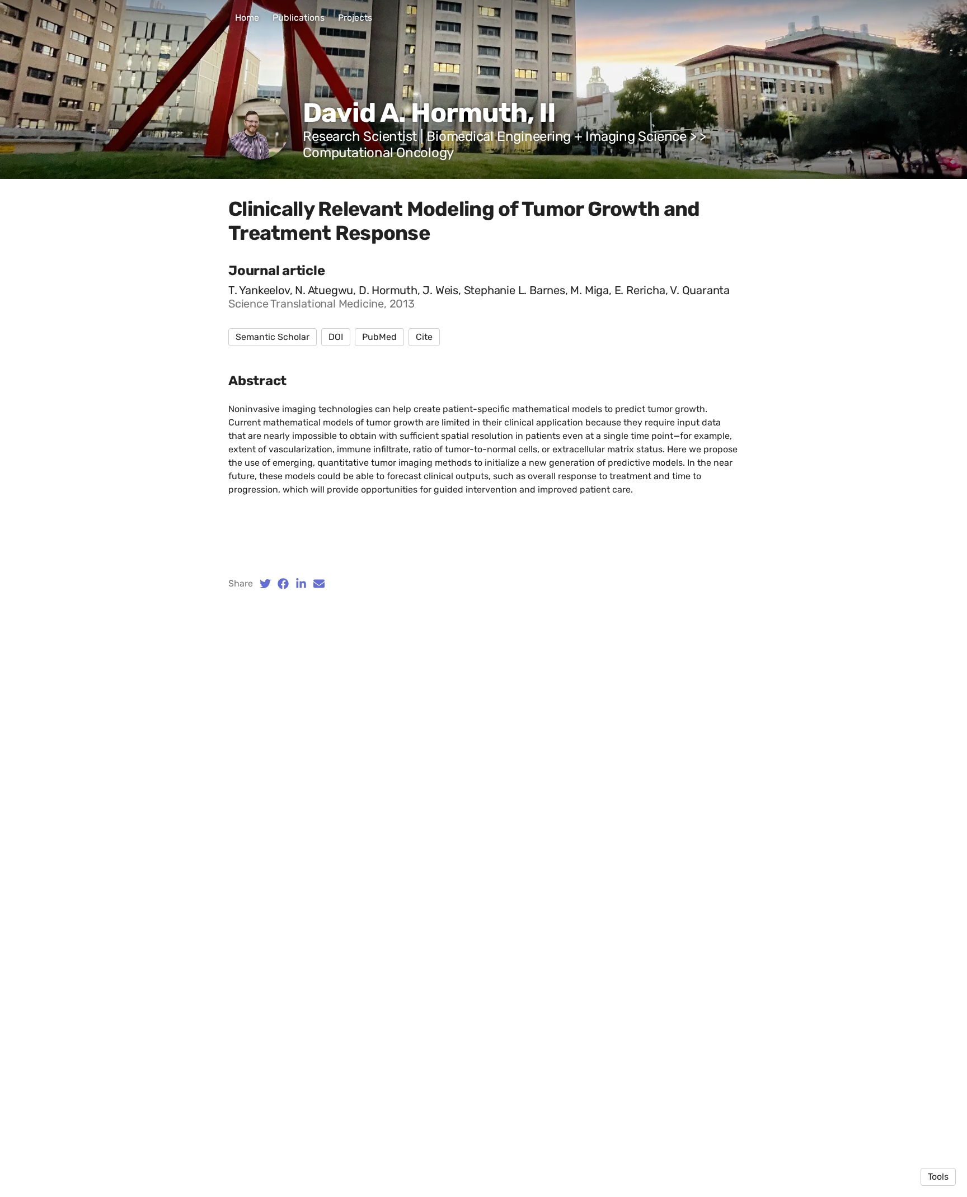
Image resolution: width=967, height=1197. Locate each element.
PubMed (379, 337)
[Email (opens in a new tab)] (319, 583)
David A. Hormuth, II (429, 113)
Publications (299, 17)
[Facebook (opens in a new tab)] (283, 583)
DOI (335, 337)
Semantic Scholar (272, 337)
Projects (355, 17)
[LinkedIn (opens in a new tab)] (301, 583)
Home (247, 17)
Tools (938, 1176)
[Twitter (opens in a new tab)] (265, 583)
